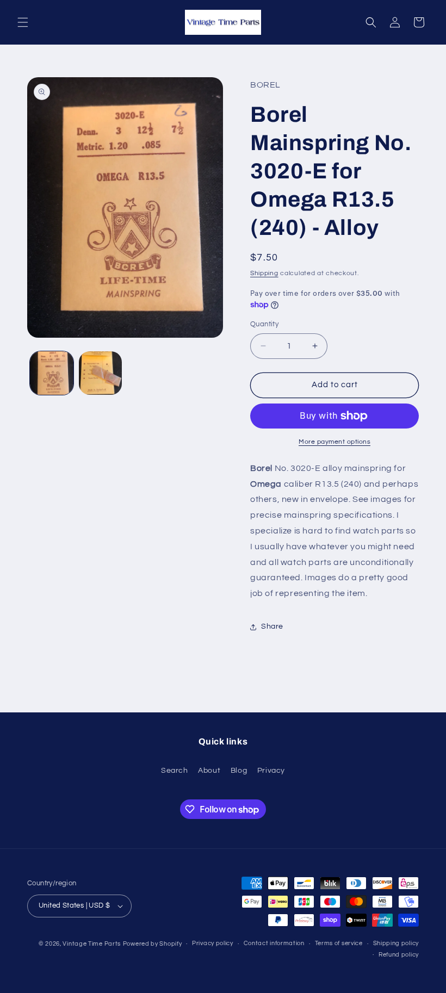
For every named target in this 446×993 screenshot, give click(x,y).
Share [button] (272, 626)
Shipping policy (396, 943)
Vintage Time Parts (92, 944)
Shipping (264, 273)
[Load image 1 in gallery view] (51, 373)
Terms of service (339, 943)
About (209, 770)
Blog (239, 770)
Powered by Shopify (152, 944)
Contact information (274, 943)
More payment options (334, 441)
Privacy (271, 770)
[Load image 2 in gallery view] (100, 373)
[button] (23, 22)
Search (174, 770)
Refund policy (399, 955)
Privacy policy (212, 943)
